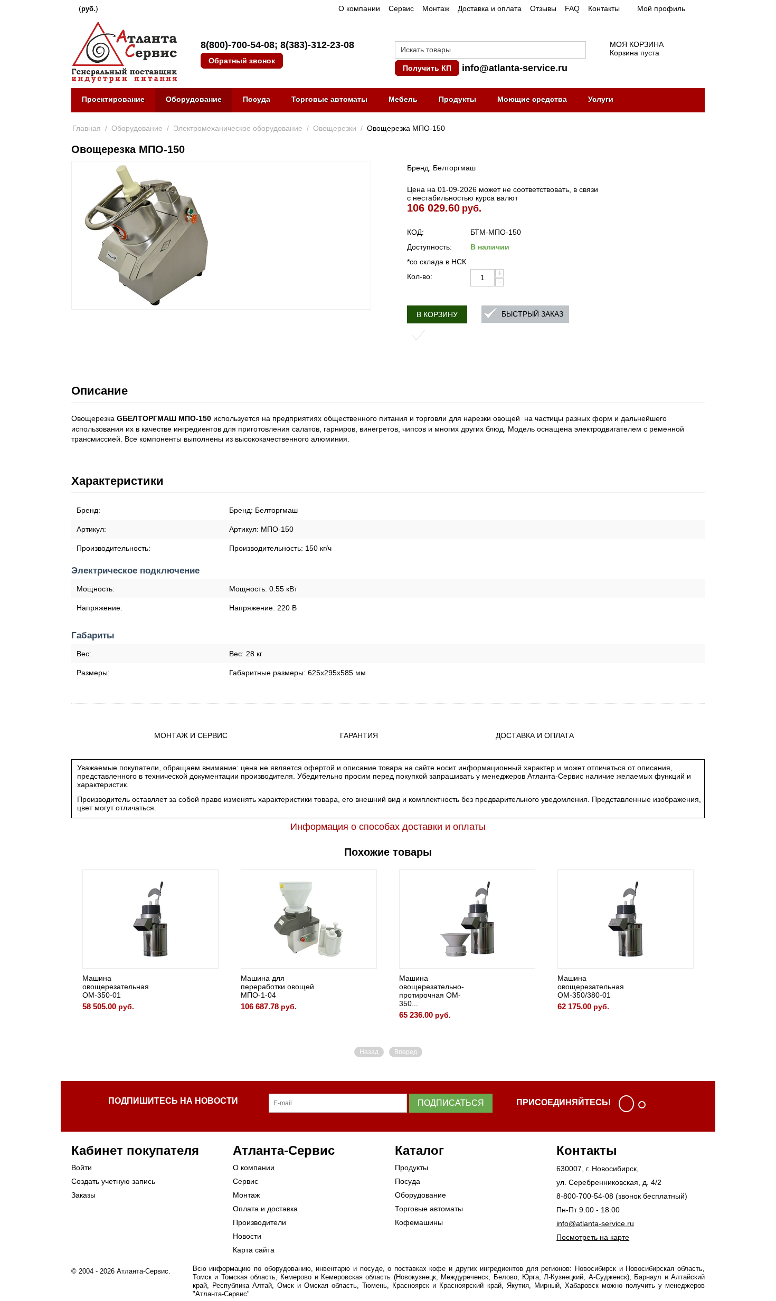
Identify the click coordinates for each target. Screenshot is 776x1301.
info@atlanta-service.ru (514, 68)
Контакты (604, 8)
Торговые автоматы (329, 99)
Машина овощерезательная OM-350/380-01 (590, 986)
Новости (247, 1236)
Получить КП (427, 68)
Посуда (256, 99)
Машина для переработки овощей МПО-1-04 (277, 986)
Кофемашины (419, 1222)
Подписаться (451, 1102)
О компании (359, 8)
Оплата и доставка (265, 1208)
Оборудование (194, 99)
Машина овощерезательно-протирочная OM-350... (431, 991)
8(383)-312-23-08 (317, 45)
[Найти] (578, 51)
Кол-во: (419, 276)
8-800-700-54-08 (584, 1196)
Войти (81, 1167)
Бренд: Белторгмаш (441, 168)
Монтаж (435, 8)
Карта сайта (254, 1250)
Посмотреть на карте (592, 1237)
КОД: (415, 232)
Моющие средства (532, 99)
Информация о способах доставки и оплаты (388, 826)
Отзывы (543, 8)
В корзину (437, 314)
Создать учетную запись (113, 1181)
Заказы (83, 1195)
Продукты (457, 99)
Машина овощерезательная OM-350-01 (115, 986)
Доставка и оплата (490, 8)
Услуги (600, 99)
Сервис (401, 8)
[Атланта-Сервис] (124, 51)
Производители (259, 1222)
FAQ (572, 8)
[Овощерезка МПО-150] (146, 235)
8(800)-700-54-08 (238, 45)
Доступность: (429, 247)
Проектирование (113, 99)
